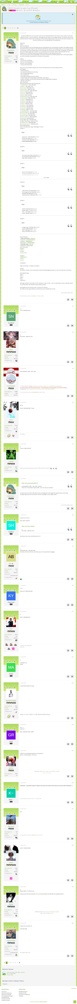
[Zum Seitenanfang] (74, 1001)
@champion (24, 114)
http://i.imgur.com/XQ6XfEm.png (50, 771)
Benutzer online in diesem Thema (13, 981)
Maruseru (34, 835)
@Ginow (23, 92)
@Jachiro (23, 105)
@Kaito (22, 86)
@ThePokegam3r (25, 112)
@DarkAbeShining (25, 96)
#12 (72, 657)
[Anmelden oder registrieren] (71, 1)
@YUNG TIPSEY (23, 253)
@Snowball (23, 88)
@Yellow (23, 115)
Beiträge (6, 57)
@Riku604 (24, 118)
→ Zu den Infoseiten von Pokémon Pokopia (39, 22)
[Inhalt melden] (68, 299)
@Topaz (38, 894)
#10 (72, 585)
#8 (72, 515)
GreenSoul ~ (20, 10)
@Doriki (23, 102)
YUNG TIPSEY (26, 111)
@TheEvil (24, 106)
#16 (72, 782)
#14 (72, 724)
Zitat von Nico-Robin (28, 526)
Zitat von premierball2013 (30, 483)
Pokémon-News (10, 974)
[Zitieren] (72, 299)
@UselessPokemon (26, 124)
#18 (72, 845)
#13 (72, 683)
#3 (72, 332)
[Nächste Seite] (18, 28)
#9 (72, 546)
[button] (75, 1)
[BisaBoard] (4, 1)
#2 (72, 306)
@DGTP (23, 99)
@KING (23, 98)
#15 (72, 750)
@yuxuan (23, 93)
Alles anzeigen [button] (46, 177)
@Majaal (23, 109)
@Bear (23, 103)
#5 (72, 402)
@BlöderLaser (25, 122)
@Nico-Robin (24, 89)
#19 (72, 886)
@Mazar (23, 101)
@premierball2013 (25, 90)
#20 (72, 923)
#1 (72, 33)
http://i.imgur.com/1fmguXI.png (50, 911)
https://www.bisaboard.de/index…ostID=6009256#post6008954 (40, 389)
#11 (72, 611)
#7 (72, 478)
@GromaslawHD (25, 116)
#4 (72, 368)
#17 (72, 808)
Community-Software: (38, 1001)
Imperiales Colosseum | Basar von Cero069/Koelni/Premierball (47, 386)
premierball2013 (35, 392)
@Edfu (22, 95)
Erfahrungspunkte (8, 56)
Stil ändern (73, 988)
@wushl (23, 108)
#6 (72, 444)
